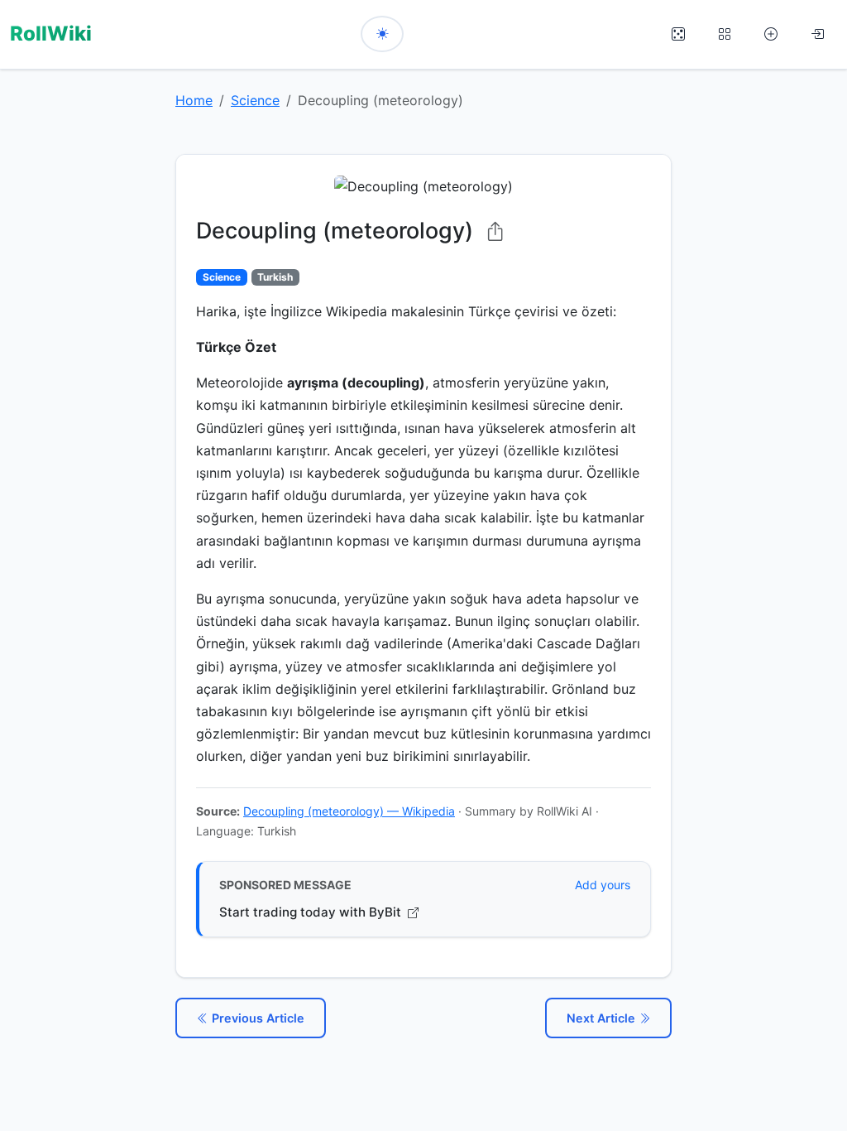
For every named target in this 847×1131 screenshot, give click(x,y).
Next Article (603, 1018)
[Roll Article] (678, 34)
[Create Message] (771, 34)
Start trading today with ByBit (311, 912)
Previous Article (256, 1018)
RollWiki (51, 34)
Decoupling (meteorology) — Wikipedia (349, 811)
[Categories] (724, 34)
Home (194, 100)
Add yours (602, 885)
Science (255, 100)
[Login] (817, 34)
